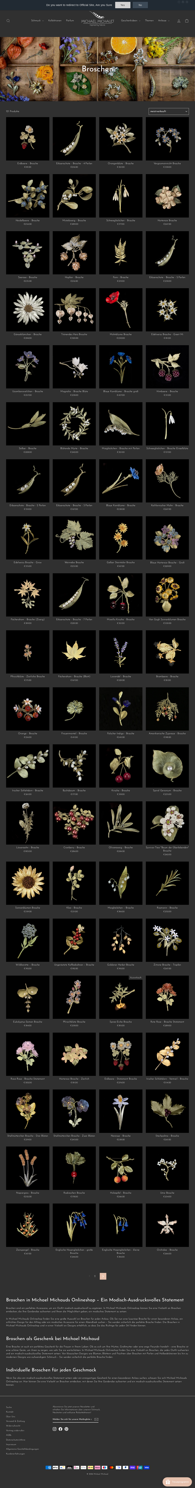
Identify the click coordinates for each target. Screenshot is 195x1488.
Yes (123, 5)
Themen (149, 20)
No (140, 5)
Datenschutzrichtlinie (15, 1440)
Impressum (11, 1445)
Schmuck (36, 20)
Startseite (89, 62)
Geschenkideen (129, 20)
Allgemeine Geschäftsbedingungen (22, 1449)
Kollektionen (55, 20)
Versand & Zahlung (15, 1421)
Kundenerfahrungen (15, 1454)
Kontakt (9, 1412)
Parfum (70, 20)
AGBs (8, 1435)
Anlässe (162, 20)
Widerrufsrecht (13, 1426)
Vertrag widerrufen (15, 1431)
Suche (9, 1407)
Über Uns (10, 1417)
